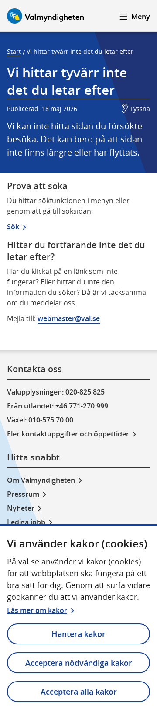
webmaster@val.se (69, 318)
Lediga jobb (26, 522)
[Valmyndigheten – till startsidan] (45, 16)
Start (14, 51)
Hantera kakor (78, 634)
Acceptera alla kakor (79, 691)
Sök (13, 227)
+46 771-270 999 (81, 406)
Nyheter (20, 508)
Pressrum (23, 494)
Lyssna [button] (140, 108)
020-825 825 (85, 392)
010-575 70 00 (50, 420)
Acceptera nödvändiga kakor (78, 663)
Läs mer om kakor (37, 610)
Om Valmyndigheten (41, 480)
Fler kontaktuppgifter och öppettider (68, 434)
